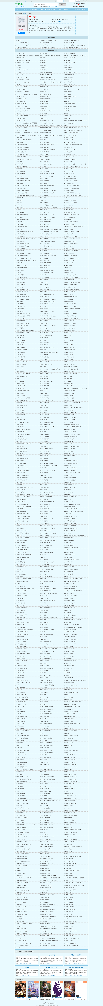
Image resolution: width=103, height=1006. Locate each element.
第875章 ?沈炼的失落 (44, 755)
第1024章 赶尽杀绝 (19, 875)
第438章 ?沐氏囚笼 (68, 405)
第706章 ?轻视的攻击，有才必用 (22, 622)
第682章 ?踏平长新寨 (20, 603)
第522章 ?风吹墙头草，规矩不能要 (72, 472)
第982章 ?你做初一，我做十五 (22, 841)
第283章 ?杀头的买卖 (20, 282)
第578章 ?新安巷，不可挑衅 (46, 518)
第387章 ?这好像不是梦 (69, 364)
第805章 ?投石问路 (68, 697)
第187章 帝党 (18, 205)
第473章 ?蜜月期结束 (44, 434)
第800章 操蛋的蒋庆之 (20, 694)
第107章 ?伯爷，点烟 (44, 139)
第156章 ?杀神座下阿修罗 (70, 178)
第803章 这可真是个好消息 (21, 697)
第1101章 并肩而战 (68, 935)
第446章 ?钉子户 (43, 412)
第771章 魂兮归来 (44, 670)
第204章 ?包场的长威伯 (69, 217)
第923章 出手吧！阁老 (45, 793)
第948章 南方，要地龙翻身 (70, 812)
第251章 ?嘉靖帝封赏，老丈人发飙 (48, 255)
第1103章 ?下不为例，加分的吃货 (72, 47)
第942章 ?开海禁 (68, 808)
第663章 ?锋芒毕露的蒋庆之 (70, 586)
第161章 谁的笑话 (44, 183)
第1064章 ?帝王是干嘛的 (45, 906)
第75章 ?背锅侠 (43, 113)
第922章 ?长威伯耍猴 (20, 793)
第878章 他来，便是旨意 (45, 757)
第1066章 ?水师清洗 (20, 909)
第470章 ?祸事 (43, 431)
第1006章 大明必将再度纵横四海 (23, 861)
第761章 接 (18, 663)
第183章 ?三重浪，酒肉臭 (70, 200)
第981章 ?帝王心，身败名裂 (70, 839)
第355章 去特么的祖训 (20, 340)
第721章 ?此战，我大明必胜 (21, 634)
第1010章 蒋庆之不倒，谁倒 (46, 863)
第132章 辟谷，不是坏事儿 (70, 159)
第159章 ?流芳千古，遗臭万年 (71, 180)
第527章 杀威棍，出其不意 (46, 477)
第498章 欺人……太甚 (69, 453)
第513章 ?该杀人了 (68, 465)
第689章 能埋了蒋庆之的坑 (46, 607)
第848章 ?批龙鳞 (19, 733)
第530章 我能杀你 (44, 480)
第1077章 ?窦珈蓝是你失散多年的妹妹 (73, 916)
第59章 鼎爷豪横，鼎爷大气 (21, 101)
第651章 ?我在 (67, 576)
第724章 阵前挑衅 (19, 636)
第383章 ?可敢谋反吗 (44, 361)
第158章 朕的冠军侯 (44, 180)
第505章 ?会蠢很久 (19, 460)
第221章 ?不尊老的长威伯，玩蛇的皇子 (49, 231)
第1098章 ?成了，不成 (69, 933)
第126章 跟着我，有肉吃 (69, 154)
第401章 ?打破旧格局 (44, 376)
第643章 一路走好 (19, 571)
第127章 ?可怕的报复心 (20, 156)
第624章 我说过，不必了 (69, 554)
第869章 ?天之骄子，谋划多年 (47, 750)
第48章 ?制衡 (43, 91)
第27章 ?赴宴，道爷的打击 (46, 74)
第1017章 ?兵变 (67, 868)
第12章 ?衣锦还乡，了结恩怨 (22, 62)
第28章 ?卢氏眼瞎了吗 (69, 74)
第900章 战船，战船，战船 (70, 774)
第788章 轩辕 (18, 685)
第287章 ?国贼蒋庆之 (44, 284)
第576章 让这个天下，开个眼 (71, 516)
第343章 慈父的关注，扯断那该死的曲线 (24, 330)
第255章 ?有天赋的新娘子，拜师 (71, 258)
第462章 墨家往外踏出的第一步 (71, 424)
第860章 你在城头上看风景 (46, 742)
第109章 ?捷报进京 (19, 142)
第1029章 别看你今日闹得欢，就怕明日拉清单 (74, 878)
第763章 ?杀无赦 (68, 663)
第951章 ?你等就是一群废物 (70, 815)
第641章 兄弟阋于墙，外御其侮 (47, 569)
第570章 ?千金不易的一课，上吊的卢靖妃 (73, 511)
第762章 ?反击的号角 (44, 663)
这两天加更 (18, 72)
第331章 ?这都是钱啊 (20, 320)
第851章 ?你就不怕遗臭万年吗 (22, 735)
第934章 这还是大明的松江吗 (22, 803)
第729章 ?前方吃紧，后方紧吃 (71, 639)
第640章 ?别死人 (19, 569)
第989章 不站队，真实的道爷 (46, 846)
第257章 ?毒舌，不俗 (44, 260)
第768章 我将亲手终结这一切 (46, 668)
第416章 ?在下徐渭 (44, 388)
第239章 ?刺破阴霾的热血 (46, 246)
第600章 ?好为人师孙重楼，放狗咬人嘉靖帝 (74, 535)
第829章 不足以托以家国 (69, 716)
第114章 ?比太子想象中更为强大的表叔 (73, 144)
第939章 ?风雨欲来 (68, 805)
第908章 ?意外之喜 (44, 781)
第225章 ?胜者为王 (68, 234)
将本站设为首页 (20, 1)
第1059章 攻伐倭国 (68, 902)
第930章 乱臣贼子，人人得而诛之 (72, 798)
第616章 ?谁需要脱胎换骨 (21, 550)
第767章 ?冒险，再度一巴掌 (21, 668)
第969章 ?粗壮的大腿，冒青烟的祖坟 (72, 829)
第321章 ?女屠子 (68, 311)
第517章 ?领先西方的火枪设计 (22, 470)
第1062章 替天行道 (68, 904)
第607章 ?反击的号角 (20, 542)
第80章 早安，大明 (44, 118)
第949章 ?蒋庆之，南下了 (21, 815)
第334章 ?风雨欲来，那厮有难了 (22, 323)
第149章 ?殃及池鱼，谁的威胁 (47, 173)
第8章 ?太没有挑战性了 (69, 57)
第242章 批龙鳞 (43, 248)
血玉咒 (41, 997)
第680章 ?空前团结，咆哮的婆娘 (47, 600)
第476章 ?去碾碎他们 (44, 436)
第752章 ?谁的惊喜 (19, 656)
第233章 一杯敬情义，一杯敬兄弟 (47, 241)
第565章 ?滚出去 (19, 509)
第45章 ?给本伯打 (44, 89)
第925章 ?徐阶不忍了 (20, 796)
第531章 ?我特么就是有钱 (70, 480)
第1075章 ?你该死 (19, 916)
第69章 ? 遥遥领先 (44, 108)
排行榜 (25, 9)
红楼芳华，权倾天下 (76, 955)
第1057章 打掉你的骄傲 (20, 902)
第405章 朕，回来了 (68, 378)
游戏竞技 (66, 9)
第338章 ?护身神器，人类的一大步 (48, 325)
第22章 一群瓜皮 (43, 70)
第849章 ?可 (42, 733)
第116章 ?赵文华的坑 (44, 147)
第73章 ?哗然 (67, 111)
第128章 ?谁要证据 (44, 156)
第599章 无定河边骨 (44, 535)
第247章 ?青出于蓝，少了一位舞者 (23, 253)
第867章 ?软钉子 (68, 747)
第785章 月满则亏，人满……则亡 (23, 682)
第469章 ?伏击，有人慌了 (21, 431)
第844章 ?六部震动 (68, 728)
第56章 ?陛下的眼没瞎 (20, 98)
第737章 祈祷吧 (43, 646)
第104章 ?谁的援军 (44, 137)
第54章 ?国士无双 (44, 96)
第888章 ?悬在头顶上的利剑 (70, 764)
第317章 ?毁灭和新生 (44, 308)
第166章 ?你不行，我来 (20, 188)
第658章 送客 (18, 583)
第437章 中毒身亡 (44, 405)
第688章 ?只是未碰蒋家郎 (21, 607)
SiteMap (58, 1003)
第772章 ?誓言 (67, 670)
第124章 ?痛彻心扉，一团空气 (22, 154)
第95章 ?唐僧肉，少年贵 (45, 130)
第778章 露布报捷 (68, 675)
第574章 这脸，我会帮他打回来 (22, 516)
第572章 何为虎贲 (44, 513)
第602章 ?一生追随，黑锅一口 (47, 537)
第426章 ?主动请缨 (68, 395)
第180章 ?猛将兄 (68, 197)
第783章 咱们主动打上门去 (46, 680)
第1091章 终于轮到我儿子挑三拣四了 (48, 928)
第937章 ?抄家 (18, 805)
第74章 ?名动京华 (19, 113)
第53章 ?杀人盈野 (19, 96)
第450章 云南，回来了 (69, 414)
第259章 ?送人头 (19, 263)
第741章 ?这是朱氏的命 (69, 648)
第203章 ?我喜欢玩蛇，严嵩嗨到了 (48, 217)
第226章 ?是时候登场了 (20, 236)
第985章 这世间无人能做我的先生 (23, 844)
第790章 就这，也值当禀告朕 (71, 685)
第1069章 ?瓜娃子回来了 (21, 911)
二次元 (72, 9)
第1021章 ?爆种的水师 (20, 873)
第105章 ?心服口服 (68, 137)
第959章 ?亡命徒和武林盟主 (46, 822)
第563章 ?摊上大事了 (44, 506)
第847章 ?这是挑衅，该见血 (70, 730)
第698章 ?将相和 (43, 615)
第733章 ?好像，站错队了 (21, 644)
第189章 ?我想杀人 (68, 205)
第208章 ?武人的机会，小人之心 (22, 222)
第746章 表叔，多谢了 (45, 653)
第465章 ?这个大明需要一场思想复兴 (72, 427)
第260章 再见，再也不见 (45, 263)
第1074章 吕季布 (68, 914)
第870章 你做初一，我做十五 (71, 750)
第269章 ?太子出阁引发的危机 (47, 270)
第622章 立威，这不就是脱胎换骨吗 (23, 554)
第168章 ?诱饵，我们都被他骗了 (71, 188)
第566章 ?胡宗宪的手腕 (45, 509)
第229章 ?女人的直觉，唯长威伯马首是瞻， (25, 238)
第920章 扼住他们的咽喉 (45, 791)
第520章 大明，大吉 (20, 472)
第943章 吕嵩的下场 (20, 810)
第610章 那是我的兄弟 (20, 545)
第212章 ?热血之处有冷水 (46, 224)
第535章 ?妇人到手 (19, 484)
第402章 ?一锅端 (68, 376)
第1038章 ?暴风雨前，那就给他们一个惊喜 (74, 885)
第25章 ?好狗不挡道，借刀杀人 (71, 72)
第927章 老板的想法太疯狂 (70, 796)
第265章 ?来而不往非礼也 (21, 267)
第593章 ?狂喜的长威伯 (45, 530)
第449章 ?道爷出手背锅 (45, 414)
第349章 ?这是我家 (19, 335)
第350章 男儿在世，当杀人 (46, 335)
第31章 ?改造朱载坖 (68, 77)
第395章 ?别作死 (43, 371)
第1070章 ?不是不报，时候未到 (47, 911)
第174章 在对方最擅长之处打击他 (72, 193)
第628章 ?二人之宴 (19, 559)
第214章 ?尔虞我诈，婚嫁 (21, 226)
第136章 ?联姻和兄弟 (20, 164)
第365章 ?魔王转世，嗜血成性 (47, 347)
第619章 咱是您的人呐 (20, 552)
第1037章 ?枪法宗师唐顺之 (46, 885)
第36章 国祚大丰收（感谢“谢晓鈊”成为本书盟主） (51, 82)
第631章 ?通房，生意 (20, 562)
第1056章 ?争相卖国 (68, 899)
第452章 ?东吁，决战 (44, 417)
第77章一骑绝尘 (43, 115)
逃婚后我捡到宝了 (20, 997)
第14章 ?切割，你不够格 (69, 62)
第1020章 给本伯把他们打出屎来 (71, 870)
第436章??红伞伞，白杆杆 (21, 405)
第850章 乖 (66, 733)
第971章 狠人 (43, 832)
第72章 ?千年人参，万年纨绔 (46, 111)
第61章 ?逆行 (67, 101)
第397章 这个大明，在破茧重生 (22, 373)
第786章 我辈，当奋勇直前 (46, 682)
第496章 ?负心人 (19, 453)
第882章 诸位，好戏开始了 (70, 759)
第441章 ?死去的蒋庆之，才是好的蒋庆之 (73, 407)
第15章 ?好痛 (18, 65)
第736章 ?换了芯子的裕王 (21, 646)
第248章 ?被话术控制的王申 (46, 253)
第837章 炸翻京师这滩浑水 (46, 723)
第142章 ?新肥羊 (19, 168)
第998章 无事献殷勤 (44, 853)
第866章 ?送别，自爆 (44, 747)
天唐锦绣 (27, 967)
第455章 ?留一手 (43, 419)
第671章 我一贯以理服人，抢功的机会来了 (50, 593)
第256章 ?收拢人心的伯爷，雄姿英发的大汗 (25, 260)
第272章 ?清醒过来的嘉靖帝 (46, 272)
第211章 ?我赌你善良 (20, 224)
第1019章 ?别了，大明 (45, 870)
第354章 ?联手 (67, 337)
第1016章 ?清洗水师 (44, 868)
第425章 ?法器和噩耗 (44, 395)
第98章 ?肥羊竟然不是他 (45, 132)
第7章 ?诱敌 (42, 57)
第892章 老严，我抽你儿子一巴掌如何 (24, 769)
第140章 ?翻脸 (43, 166)
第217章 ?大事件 (19, 229)
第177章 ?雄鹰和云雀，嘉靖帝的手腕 (72, 195)
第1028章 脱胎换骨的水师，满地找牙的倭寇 (50, 878)
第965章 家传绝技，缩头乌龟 (46, 827)
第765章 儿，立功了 (44, 665)
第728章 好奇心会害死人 (45, 639)
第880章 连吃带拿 (19, 759)
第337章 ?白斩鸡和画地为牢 (21, 325)
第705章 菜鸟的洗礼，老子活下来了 (72, 619)
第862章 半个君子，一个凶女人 (22, 745)
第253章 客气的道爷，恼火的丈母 (23, 258)
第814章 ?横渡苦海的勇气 (70, 704)
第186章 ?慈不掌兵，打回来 (70, 202)
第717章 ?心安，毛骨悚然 (70, 629)
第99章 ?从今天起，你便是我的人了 (72, 132)
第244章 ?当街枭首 (19, 250)
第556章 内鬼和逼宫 (20, 501)
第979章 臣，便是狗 (20, 839)
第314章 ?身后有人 (44, 306)
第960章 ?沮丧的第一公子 (70, 822)
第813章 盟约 (43, 704)
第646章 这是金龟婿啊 (20, 574)
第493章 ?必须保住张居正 (21, 451)
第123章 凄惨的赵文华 (69, 152)
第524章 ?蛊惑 (43, 475)
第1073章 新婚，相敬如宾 (46, 914)
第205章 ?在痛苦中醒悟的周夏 (22, 219)
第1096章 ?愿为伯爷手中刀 (21, 933)
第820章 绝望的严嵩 (68, 709)
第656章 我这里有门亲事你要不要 (47, 581)
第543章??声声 (67, 489)
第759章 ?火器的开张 (44, 660)
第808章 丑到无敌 (68, 699)
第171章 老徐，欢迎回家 (69, 190)
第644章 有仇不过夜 (44, 571)
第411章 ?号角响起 (68, 383)
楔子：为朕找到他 (19, 53)
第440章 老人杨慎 (44, 407)
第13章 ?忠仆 (43, 62)
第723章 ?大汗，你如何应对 (70, 634)
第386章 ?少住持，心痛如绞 (46, 364)
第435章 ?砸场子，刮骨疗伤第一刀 (72, 402)
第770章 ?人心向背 (19, 670)
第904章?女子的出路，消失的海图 (23, 779)
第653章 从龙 (43, 578)
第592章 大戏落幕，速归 (21, 530)
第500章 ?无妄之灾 (44, 455)
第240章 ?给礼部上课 (69, 246)
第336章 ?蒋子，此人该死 (70, 323)
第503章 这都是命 (44, 458)
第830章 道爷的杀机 (20, 718)
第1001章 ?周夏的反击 (45, 856)
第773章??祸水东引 (19, 673)
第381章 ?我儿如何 (68, 359)
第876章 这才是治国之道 (69, 755)
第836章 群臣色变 (19, 723)
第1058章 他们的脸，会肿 (46, 902)
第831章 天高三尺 (44, 718)
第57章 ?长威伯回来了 (45, 98)
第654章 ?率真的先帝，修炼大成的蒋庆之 (73, 578)
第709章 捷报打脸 (19, 624)
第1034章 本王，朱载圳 (45, 882)
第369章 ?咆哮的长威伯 (69, 349)
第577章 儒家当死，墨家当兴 (22, 518)
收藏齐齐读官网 (29, 1)
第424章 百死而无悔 (20, 395)
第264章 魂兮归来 (68, 265)
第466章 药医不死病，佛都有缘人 (23, 429)
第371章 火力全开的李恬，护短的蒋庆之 (49, 352)
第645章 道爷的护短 (68, 571)
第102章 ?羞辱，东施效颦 (70, 135)
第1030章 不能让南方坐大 (21, 880)
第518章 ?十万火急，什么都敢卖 (47, 470)
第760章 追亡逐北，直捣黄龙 (71, 660)
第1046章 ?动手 (43, 892)
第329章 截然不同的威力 (45, 318)
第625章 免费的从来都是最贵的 (22, 557)
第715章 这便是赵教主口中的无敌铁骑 (24, 629)
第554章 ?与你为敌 (44, 499)
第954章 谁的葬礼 (68, 817)
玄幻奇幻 (53, 9)
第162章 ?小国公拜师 (69, 183)
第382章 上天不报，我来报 (21, 361)
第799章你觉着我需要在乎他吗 (71, 692)
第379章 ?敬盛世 (19, 359)
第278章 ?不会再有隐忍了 (46, 277)
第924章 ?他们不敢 (68, 793)
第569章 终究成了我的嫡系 (46, 511)
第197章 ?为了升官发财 (45, 212)
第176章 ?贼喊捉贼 (44, 195)
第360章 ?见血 (67, 342)
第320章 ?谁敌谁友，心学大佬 (47, 311)
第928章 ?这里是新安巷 (20, 798)
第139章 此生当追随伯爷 (21, 166)
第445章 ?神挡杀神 (19, 412)
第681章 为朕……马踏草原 (70, 600)
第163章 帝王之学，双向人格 (22, 185)
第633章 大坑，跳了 (68, 562)
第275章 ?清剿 (43, 275)
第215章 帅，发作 (44, 226)
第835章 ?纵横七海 (68, 721)
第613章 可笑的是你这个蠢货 (22, 547)
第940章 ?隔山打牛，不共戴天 (22, 808)
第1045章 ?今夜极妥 (20, 892)
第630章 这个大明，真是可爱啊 (71, 559)
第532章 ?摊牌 (18, 482)
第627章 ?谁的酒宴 (68, 557)
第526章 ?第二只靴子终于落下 (22, 477)
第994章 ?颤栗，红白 (20, 851)
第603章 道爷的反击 (68, 537)
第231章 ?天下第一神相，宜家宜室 (72, 238)
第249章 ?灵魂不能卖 (69, 253)
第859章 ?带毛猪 (19, 742)
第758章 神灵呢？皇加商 (21, 660)
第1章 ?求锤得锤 (43, 53)
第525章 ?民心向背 (68, 475)
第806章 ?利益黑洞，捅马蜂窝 (22, 699)
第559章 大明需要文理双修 (21, 504)
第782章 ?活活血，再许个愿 (21, 680)
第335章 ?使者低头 (44, 323)
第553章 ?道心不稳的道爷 (21, 499)
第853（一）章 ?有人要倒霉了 (71, 735)
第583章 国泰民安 (19, 523)
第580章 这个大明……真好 (21, 521)
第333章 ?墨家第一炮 (69, 320)
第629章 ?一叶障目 (44, 559)
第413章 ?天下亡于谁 (44, 386)
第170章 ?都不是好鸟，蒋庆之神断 (48, 190)
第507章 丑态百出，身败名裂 (71, 460)
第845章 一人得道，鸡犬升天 (22, 730)
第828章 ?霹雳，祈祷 (44, 716)
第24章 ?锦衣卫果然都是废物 (46, 72)
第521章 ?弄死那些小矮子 (46, 472)
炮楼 (65, 997)
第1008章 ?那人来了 (68, 861)
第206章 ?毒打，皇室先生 (46, 219)
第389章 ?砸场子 (43, 366)
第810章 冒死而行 (44, 701)
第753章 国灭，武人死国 (45, 656)
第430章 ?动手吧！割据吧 (21, 400)
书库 (20, 9)
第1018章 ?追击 (19, 870)
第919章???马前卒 (19, 791)
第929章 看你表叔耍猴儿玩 (46, 798)
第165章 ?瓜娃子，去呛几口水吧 (71, 185)
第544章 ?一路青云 (19, 492)
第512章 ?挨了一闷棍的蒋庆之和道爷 (48, 465)
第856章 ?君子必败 (19, 740)
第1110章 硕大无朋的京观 (46, 42)
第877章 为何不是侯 (20, 757)
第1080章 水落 (67, 919)
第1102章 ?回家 (19, 938)
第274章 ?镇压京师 (19, 275)
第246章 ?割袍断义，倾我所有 (71, 250)
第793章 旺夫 (67, 687)
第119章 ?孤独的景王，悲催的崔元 (48, 149)
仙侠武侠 (77, 9)
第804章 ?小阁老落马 (44, 697)
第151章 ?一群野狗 (19, 176)
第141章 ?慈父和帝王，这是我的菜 (72, 166)
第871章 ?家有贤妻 (19, 752)
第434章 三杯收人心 (44, 402)
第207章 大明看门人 (68, 219)
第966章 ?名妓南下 (68, 827)
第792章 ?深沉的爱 (44, 687)
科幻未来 (84, 9)
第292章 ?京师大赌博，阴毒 (21, 289)
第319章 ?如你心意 (19, 311)
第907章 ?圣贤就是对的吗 (21, 781)
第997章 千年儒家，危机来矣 (22, 853)
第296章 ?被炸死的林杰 (45, 291)
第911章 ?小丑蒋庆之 (44, 783)
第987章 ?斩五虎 (68, 844)
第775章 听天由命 (68, 673)
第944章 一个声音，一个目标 (46, 810)
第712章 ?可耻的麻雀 (20, 627)
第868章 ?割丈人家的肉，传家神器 (23, 750)
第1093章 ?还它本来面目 (21, 931)
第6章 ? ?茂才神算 (19, 57)
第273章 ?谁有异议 (68, 272)
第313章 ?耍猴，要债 (20, 306)
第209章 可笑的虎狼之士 (45, 222)
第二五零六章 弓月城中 (25, 975)
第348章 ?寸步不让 (68, 332)
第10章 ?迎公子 (43, 60)
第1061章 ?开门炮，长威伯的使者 (47, 904)
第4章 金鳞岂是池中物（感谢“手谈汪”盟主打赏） (51, 55)
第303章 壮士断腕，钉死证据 (71, 296)
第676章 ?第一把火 (19, 598)
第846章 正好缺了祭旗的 (45, 730)
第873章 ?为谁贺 (68, 752)
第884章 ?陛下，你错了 (45, 762)
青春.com (79, 997)
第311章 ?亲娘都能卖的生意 (46, 304)
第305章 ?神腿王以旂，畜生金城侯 (48, 299)
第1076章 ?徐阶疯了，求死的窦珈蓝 (48, 916)
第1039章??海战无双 (20, 887)
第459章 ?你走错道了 (69, 422)
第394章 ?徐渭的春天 (20, 371)
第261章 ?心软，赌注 (69, 263)
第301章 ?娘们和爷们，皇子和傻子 (23, 296)
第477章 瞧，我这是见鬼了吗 (71, 436)
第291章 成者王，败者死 (69, 287)
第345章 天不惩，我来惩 (69, 330)
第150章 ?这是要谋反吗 (69, 173)
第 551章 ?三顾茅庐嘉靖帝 (46, 496)
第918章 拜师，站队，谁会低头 (71, 788)
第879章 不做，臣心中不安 (70, 757)
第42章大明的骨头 (44, 86)
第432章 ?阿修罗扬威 (69, 400)
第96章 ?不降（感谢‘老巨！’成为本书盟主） (74, 130)
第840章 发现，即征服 (45, 726)
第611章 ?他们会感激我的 (46, 545)
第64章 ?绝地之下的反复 (69, 103)
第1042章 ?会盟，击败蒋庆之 (22, 890)
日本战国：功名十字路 (51, 967)
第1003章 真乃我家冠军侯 (21, 858)
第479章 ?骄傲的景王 (44, 439)
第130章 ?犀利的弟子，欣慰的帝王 (23, 159)
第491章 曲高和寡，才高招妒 (46, 448)
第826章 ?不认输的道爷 (69, 714)
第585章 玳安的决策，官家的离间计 (76, 963)
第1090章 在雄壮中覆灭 (20, 928)
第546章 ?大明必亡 (68, 492)
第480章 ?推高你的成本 (69, 439)
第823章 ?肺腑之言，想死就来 (71, 711)
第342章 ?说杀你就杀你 (69, 328)
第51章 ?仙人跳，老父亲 (45, 94)
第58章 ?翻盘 (67, 98)
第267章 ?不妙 (67, 267)
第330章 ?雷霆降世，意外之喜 (71, 318)
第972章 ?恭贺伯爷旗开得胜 (70, 832)
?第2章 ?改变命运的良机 (69, 53)
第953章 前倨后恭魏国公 (45, 817)
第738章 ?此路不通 (68, 646)
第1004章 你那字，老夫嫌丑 (46, 858)
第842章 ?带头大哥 (19, 728)
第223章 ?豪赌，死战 (20, 234)
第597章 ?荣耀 (67, 533)
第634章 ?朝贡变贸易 (20, 564)
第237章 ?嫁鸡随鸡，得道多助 (71, 243)
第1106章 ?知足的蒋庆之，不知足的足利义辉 (74, 45)
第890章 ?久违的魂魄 (44, 767)
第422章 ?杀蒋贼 (43, 393)
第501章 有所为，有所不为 (70, 455)
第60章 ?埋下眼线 (44, 101)
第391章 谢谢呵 (19, 369)
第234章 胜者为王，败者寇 (70, 241)
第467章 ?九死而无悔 (44, 429)
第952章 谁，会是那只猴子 (21, 817)
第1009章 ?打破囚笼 (20, 863)
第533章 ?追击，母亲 (44, 482)
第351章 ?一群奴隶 (68, 335)
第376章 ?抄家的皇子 (20, 357)
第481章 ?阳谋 (18, 441)
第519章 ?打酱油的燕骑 (69, 470)
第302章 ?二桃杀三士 (44, 296)
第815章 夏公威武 (19, 706)
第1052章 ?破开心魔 (44, 897)
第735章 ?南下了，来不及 (70, 644)
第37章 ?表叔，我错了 (69, 82)
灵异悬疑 (34, 9)
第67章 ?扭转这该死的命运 (70, 106)
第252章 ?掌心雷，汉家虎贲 (70, 255)
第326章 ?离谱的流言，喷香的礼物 (48, 316)
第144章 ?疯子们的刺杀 (69, 168)
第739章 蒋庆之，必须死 (21, 648)
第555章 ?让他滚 (68, 499)
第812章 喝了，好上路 (20, 704)
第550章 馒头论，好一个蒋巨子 (22, 496)
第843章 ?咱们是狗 (44, 728)
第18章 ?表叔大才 (19, 67)
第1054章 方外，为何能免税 (21, 899)
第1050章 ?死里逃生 (68, 894)
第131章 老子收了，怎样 (45, 159)
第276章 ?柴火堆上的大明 (70, 275)
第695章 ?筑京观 (43, 612)
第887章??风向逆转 (44, 764)
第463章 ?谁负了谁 (19, 427)
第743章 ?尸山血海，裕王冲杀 (47, 651)
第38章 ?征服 (18, 84)
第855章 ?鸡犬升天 (68, 738)
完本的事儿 (61, 21)
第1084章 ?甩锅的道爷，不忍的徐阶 (23, 923)
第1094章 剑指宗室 (44, 931)
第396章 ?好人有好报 (69, 371)
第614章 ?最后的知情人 (45, 547)
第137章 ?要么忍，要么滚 (46, 164)
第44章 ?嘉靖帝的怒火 (20, 89)
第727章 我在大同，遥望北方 (22, 639)
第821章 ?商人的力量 (20, 711)
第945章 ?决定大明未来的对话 (71, 810)
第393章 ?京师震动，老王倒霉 (71, 369)
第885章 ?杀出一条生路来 (70, 762)
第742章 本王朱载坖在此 (21, 651)
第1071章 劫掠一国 (68, 911)
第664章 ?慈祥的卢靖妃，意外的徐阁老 (24, 588)
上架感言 (66, 113)
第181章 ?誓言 (18, 200)
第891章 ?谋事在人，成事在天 (71, 767)
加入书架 (21, 33)
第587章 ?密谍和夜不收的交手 (47, 525)
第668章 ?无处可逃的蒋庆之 (46, 591)
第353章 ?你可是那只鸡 (45, 337)
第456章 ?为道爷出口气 (69, 419)
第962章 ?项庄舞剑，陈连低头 (47, 824)
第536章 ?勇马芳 (43, 484)
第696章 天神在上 (68, 612)
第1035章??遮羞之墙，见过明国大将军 (73, 882)
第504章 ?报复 (67, 458)
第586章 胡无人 (19, 525)
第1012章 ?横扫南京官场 (21, 865)
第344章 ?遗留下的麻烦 (45, 330)
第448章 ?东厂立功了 (20, 414)
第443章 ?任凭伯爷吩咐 (45, 410)
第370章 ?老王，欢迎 (20, 352)
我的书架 (55, 6)
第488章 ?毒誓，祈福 (44, 446)
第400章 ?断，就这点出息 (21, 376)
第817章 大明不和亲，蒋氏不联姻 (72, 706)
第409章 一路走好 (19, 383)
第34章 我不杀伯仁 (68, 79)
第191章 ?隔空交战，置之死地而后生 (48, 207)
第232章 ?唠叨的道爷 (20, 241)
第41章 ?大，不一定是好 (21, 86)
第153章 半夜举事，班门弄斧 (71, 176)
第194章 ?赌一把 (43, 209)
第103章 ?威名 (18, 137)
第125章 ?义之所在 (44, 154)
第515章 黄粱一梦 (44, 468)
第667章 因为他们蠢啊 (20, 591)
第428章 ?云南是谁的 (44, 398)
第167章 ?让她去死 (44, 188)
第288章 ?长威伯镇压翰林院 (70, 284)
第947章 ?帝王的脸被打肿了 (46, 812)
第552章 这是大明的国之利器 (71, 496)
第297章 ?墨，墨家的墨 (69, 291)
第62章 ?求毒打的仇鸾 (20, 103)
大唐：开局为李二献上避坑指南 (76, 967)
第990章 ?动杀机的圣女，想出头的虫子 (73, 846)
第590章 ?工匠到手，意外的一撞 (47, 528)
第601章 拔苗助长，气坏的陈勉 (22, 537)
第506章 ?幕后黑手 (44, 460)
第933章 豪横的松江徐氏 (69, 800)
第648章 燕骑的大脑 (68, 574)
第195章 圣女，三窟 (68, 209)
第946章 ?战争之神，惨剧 (21, 812)
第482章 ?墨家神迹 (44, 441)
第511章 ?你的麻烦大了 (20, 465)
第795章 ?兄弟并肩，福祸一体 (47, 689)
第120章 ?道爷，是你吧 (69, 149)
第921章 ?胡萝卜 (68, 791)
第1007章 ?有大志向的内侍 (46, 861)
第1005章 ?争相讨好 (68, 858)
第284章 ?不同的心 (44, 282)
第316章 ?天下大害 (19, 308)
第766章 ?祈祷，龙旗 (69, 665)
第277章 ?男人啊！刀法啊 (21, 277)
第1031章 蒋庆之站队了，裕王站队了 (48, 880)
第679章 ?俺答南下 (19, 600)
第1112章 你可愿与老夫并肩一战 (71, 40)
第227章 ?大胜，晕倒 (44, 236)
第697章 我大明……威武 (21, 615)
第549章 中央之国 (68, 494)
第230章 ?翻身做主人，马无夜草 (47, 238)
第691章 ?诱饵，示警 (20, 610)
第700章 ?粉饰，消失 (20, 617)
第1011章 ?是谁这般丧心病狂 (70, 863)
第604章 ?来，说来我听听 (21, 540)
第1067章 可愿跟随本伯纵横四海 (47, 909)
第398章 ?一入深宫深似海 (46, 373)
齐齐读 (23, 4)
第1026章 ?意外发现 (68, 875)
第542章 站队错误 (44, 489)
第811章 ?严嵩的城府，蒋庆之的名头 (72, 701)
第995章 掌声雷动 (44, 851)
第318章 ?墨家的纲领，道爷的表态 (72, 308)
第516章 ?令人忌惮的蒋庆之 (70, 468)
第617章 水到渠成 (44, 550)
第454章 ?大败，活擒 (20, 419)
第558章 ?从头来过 (68, 501)
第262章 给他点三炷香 (20, 265)
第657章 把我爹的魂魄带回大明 (71, 581)
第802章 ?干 (67, 694)
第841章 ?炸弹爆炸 (68, 726)
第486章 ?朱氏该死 (68, 443)
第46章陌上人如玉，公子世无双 (71, 89)
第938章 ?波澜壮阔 (44, 805)
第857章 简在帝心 (44, 740)
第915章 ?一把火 (68, 786)
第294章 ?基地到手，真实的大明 (71, 289)
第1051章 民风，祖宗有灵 (21, 897)
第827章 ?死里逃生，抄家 (21, 716)
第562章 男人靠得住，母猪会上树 (23, 506)
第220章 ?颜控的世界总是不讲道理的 (24, 231)
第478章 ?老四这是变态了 (21, 439)
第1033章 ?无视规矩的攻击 (21, 882)
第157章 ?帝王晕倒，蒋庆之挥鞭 (22, 180)
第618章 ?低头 (67, 550)
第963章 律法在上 (68, 824)
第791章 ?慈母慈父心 (20, 687)
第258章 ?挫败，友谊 (69, 260)
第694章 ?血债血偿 (19, 612)
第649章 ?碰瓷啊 (19, 576)
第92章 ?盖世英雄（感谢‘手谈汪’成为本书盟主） (51, 127)
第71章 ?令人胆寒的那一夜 (21, 111)
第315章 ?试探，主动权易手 (70, 306)
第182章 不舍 (43, 200)
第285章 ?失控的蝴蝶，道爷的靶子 (72, 282)
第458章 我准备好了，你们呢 (46, 422)
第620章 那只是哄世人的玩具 (46, 552)
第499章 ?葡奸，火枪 (20, 455)
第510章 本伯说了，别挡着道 (71, 463)
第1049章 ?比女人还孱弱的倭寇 (47, 894)
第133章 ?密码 (18, 161)
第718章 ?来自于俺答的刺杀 (21, 632)
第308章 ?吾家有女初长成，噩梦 (47, 301)
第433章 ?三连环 (19, 402)
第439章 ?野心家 (19, 407)
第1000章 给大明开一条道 (21, 856)
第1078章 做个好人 (19, 919)
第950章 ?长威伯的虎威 (45, 815)
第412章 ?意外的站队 (20, 386)
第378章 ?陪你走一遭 (69, 357)
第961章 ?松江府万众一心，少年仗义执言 (25, 824)
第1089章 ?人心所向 (68, 926)
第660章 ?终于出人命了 (69, 583)
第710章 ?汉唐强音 (44, 624)
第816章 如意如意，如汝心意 (46, 706)
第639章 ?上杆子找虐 (69, 566)
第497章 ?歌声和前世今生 (46, 453)
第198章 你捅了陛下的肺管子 (71, 212)
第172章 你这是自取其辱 (21, 193)
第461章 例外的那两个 (45, 424)
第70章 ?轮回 (67, 108)
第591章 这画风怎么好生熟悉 (71, 528)
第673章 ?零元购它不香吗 (21, 595)
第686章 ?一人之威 (44, 605)
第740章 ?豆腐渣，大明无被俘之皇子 (48, 648)
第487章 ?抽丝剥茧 (19, 446)
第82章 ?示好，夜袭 (20, 120)
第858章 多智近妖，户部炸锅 (71, 740)
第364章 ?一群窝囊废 (20, 347)
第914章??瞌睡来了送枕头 (46, 786)
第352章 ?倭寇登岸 (19, 337)
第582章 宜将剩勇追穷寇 (69, 521)
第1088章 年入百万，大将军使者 (47, 926)
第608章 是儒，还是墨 (45, 542)
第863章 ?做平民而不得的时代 (47, 745)
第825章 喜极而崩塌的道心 (46, 714)
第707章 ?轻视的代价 (44, 622)
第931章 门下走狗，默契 (21, 800)
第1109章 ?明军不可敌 (69, 42)
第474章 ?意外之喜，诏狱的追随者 (72, 434)
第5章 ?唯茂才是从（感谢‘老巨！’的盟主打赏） (75, 55)
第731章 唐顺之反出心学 (45, 641)
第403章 (17, 378)
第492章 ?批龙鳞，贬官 (69, 448)
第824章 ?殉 (18, 714)
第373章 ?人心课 (19, 354)
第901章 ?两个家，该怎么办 (21, 776)
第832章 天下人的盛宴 (69, 718)
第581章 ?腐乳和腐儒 (44, 521)
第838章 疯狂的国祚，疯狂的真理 (72, 723)
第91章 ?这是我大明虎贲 (21, 127)
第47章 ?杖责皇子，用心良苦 (22, 91)
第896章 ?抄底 (43, 771)
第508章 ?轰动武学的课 (20, 463)
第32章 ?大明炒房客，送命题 (22, 79)
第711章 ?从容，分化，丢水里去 (71, 624)
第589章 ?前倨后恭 (19, 528)
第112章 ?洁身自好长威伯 (21, 144)
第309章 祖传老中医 (68, 301)
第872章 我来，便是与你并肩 (46, 752)
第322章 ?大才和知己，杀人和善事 (23, 313)
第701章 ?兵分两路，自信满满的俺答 (48, 617)
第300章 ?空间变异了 (69, 294)
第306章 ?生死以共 (68, 299)
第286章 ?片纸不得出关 (20, 284)
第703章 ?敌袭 (18, 619)
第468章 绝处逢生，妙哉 (69, 429)
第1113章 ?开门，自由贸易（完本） (48, 40)
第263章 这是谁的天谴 (45, 265)
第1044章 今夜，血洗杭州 (70, 890)
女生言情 (60, 9)
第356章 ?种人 (43, 340)
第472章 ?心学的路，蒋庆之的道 (22, 434)
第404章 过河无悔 (44, 378)
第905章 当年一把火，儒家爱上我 (47, 779)
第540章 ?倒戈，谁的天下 (70, 487)
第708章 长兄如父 (68, 622)
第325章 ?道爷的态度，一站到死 (22, 316)
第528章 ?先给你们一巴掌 (70, 477)
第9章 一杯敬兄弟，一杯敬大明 (22, 60)
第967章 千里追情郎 (20, 829)
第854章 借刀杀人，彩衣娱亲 (46, 738)
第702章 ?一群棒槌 (68, 617)
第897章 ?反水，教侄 (69, 771)
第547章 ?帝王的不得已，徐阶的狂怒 (24, 494)
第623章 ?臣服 (43, 554)
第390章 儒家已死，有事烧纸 (71, 366)
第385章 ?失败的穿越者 (20, 364)
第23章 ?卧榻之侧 (68, 70)
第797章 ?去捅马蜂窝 (20, 692)
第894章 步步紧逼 (68, 769)
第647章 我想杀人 (44, 574)
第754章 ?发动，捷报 (69, 656)
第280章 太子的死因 (20, 279)
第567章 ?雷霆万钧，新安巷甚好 (71, 509)
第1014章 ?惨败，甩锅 (69, 865)
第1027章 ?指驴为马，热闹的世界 (23, 878)
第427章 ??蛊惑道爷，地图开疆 (22, 398)
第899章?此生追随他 (44, 774)
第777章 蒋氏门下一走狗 (45, 675)
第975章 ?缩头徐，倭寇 (69, 834)
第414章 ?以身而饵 (68, 386)
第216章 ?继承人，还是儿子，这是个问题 (73, 226)
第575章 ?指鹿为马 (44, 516)
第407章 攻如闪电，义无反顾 (46, 381)
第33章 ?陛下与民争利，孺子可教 (47, 79)
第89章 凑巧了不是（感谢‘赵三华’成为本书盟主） (51, 125)
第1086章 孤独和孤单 (69, 923)
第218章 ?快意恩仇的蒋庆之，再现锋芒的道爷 (50, 229)
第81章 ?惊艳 (67, 118)
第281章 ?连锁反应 (44, 279)
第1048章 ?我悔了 (19, 894)
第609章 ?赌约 (67, 542)
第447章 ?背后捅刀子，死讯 (70, 412)
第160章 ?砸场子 (19, 183)
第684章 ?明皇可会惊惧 (69, 603)
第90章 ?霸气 (67, 125)
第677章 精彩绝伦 (44, 598)
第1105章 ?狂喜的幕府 (20, 47)
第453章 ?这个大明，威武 (70, 417)
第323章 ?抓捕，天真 (44, 313)
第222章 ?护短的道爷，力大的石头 (72, 231)
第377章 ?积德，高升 (44, 357)
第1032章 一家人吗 (68, 880)
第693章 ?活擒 (67, 610)
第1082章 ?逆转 (43, 921)
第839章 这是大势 (19, 726)
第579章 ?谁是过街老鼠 (69, 518)
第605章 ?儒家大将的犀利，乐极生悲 (48, 540)
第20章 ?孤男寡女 (68, 67)
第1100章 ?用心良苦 (44, 935)
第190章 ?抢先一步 (19, 207)
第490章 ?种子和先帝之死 (21, 448)
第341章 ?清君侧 (43, 328)
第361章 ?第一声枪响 (20, 345)
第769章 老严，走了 (68, 668)
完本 (29, 9)
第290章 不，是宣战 (44, 287)
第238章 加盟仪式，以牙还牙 (22, 246)
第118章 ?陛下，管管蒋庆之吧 (22, 149)
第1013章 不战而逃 (44, 865)
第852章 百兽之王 (44, 735)
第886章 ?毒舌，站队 (20, 764)
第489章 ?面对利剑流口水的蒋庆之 (72, 446)
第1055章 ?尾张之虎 (44, 899)
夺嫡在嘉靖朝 (51, 955)
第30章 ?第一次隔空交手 (45, 77)
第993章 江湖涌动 (68, 849)
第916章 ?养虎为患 (19, 788)
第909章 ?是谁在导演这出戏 (70, 781)
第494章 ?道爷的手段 (44, 451)
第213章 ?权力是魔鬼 (69, 224)
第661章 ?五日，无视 (20, 586)
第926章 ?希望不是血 (44, 796)
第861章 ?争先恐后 (68, 742)
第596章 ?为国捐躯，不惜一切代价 (48, 533)
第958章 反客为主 (19, 822)
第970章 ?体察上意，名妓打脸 (22, 832)
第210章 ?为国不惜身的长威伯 (71, 222)
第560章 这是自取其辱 (45, 504)
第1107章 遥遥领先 (44, 45)
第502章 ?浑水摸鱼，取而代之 (22, 458)
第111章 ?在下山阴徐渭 (69, 142)
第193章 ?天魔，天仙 (20, 209)
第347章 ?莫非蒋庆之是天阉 (46, 332)
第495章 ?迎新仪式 (68, 451)
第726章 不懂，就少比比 (69, 636)
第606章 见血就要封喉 (69, 540)
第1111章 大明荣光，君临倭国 (22, 42)
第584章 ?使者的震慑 (44, 523)
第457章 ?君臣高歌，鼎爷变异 (22, 422)
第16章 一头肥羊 (43, 65)
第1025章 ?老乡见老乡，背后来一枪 (48, 875)
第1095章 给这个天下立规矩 (70, 931)
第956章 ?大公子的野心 (45, 820)
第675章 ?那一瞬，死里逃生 (70, 595)
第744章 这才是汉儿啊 (69, 651)
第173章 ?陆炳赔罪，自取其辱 (47, 193)
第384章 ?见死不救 (68, 361)
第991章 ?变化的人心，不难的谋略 (23, 849)
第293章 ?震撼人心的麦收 (46, 289)
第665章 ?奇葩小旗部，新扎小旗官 (48, 588)
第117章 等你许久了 (68, 147)
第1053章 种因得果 (68, 897)
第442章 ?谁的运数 (19, 410)
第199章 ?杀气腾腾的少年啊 (21, 214)
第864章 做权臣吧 (68, 745)
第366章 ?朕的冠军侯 (69, 347)
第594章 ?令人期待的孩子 (70, 530)
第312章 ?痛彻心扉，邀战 (70, 304)
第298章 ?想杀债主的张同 (21, 294)
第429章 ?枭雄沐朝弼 (69, 398)
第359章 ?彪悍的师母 (44, 342)
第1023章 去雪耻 (68, 873)
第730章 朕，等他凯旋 (20, 641)
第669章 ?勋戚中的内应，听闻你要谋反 (73, 591)
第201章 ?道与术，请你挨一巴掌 (71, 214)
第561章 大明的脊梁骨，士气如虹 (72, 504)
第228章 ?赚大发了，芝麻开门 (71, 236)
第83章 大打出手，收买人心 (46, 120)
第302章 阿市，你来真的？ (50, 975)
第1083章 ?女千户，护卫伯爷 (70, 921)
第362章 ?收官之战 (44, 345)
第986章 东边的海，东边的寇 (46, 844)
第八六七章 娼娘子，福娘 (25, 963)
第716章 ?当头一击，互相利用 (47, 629)
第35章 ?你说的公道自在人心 (22, 82)
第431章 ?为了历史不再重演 (46, 400)
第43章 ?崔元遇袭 (68, 86)
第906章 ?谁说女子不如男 (70, 779)
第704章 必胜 (43, 619)
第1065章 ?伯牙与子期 (69, 906)
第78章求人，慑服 (68, 115)
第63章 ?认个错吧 (44, 103)
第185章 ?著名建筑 (44, 202)
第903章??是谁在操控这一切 (70, 776)
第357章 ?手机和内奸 (69, 340)
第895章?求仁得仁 (19, 771)
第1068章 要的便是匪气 (69, 909)
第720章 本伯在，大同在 (69, 632)
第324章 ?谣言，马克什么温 (70, 313)
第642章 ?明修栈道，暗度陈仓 (71, 569)
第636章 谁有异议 (68, 564)
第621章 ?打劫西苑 (68, 552)
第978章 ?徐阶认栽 (68, 837)
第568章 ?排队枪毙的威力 (21, 511)
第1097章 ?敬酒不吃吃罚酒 (46, 933)
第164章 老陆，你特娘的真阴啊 (47, 185)
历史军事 (47, 9)
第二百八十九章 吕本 (49, 963)
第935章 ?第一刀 (43, 803)
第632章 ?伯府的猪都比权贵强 (47, 562)
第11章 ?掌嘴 (67, 60)
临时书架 (50, 6)
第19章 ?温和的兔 (44, 67)
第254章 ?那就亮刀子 (44, 258)
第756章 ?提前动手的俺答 (46, 658)
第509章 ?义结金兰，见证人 (46, 463)
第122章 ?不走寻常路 (44, 152)
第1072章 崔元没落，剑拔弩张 (22, 914)
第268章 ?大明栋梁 (19, 270)
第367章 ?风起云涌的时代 (21, 349)
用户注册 (85, 1)
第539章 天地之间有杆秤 (45, 487)
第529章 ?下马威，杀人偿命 (21, 480)
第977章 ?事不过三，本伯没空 (47, 837)
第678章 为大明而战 (68, 598)
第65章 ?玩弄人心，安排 (21, 106)
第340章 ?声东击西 (19, 328)
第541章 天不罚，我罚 (20, 489)
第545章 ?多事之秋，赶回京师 (47, 492)
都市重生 (41, 9)
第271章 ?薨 (18, 272)
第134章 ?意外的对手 (44, 161)
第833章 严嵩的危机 (20, 721)
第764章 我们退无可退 (20, 665)
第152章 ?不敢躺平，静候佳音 (47, 176)
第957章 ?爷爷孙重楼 (69, 820)
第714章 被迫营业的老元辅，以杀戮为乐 (73, 627)
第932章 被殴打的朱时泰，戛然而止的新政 (50, 800)
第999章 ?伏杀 (67, 853)
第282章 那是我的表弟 (69, 279)
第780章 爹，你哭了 (44, 677)
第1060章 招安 (18, 904)
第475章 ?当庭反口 (19, 436)
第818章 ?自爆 (18, 709)
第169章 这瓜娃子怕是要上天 (22, 190)
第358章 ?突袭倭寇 (19, 342)
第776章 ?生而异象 (19, 675)
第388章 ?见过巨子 (19, 366)
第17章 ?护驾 (67, 65)
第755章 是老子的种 (20, 658)
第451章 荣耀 (18, 417)
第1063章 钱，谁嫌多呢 (20, 906)
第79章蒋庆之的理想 (20, 118)
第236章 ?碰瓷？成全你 (45, 243)
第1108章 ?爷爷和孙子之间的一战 (23, 45)
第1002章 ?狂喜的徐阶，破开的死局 (72, 856)
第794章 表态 (18, 689)
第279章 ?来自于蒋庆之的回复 (71, 277)
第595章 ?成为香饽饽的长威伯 (22, 533)
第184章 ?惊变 (18, 202)
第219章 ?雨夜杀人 (68, 229)
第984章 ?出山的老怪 (69, 841)
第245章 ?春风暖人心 (44, 250)
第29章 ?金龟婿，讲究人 (21, 77)
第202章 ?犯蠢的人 (19, 217)
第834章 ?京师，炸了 (44, 721)
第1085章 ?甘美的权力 (45, 923)
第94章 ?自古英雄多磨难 (21, 130)
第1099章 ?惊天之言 (20, 935)
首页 (16, 9)
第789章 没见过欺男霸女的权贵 (47, 685)
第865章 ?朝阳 (18, 747)
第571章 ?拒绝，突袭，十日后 (22, 513)
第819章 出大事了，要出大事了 (47, 709)
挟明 (27, 955)
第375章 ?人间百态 (68, 354)
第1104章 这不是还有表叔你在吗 (47, 47)
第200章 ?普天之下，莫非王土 (47, 214)
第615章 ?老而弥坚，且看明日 (71, 547)
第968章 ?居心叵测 (44, 829)
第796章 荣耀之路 (68, 689)
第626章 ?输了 (43, 557)
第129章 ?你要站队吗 (69, 156)
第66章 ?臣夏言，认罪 (45, 106)
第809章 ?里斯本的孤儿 (20, 701)
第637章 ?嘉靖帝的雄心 (20, 566)
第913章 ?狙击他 (19, 786)
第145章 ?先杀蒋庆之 (20, 171)
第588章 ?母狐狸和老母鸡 (70, 525)
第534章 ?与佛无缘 (68, 482)
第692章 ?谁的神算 (44, 610)
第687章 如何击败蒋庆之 (69, 605)
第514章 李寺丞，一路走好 (21, 468)
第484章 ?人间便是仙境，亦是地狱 (23, 443)
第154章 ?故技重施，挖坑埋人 (22, 178)
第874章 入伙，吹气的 (20, 755)
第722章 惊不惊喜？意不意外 (46, 634)
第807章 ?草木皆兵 (44, 699)
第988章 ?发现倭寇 (19, 846)
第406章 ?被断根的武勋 (20, 381)
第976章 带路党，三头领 (21, 837)
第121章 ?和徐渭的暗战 (20, 152)
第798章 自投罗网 (44, 692)
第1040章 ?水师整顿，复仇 (46, 887)
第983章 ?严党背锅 (44, 841)
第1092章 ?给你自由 (68, 928)
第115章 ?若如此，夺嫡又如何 (22, 147)
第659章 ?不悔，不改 (44, 583)
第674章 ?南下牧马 (44, 595)
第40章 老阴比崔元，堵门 (70, 84)
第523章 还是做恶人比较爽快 (22, 475)
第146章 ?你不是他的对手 (46, 171)
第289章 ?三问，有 (19, 287)
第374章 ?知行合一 (44, 354)
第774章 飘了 (43, 673)
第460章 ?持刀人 (19, 424)
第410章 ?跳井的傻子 (44, 383)
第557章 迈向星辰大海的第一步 (47, 501)
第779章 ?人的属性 (19, 677)
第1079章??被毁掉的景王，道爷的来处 (49, 919)
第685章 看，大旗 (19, 605)
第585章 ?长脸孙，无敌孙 (70, 523)
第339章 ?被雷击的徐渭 (69, 325)
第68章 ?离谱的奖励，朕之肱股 (22, 108)
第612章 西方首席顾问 (69, 545)
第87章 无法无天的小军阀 (70, 123)
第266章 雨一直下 (44, 267)
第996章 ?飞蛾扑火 (68, 851)
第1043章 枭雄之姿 (44, 890)
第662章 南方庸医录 (44, 586)
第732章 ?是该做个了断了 (70, 641)
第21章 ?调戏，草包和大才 (21, 70)
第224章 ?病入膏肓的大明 (46, 234)
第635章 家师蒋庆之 (44, 564)
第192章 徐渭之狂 (68, 207)
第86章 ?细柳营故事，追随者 (46, 123)
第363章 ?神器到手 (68, 345)
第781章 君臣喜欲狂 (68, 677)
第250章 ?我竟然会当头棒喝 (21, 255)
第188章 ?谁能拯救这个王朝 (46, 205)
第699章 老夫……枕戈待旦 (70, 615)
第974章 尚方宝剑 (44, 834)
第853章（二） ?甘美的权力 (21, 738)
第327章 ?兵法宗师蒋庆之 (70, 316)
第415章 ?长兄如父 (19, 388)
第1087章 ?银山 (19, 926)
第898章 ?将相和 (19, 774)
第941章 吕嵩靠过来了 (45, 808)
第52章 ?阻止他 (67, 94)
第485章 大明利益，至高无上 (46, 443)
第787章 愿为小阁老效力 (69, 682)
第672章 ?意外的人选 (69, 593)
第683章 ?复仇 (43, 603)
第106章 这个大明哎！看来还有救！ (23, 139)
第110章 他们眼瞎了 (44, 142)
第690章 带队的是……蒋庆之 (71, 607)
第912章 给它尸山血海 (69, 783)
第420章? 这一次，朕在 (69, 390)
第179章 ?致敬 (43, 197)
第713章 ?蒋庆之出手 (44, 627)
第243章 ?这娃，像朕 (69, 248)
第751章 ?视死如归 (68, 653)
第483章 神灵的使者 (68, 441)
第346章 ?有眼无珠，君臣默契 (22, 332)
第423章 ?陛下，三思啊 (69, 393)
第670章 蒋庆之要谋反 (20, 593)
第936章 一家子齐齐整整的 (70, 803)
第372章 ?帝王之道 (68, 352)
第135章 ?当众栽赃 (68, 161)
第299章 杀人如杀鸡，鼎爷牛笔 (47, 294)
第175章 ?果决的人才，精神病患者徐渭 (24, 195)
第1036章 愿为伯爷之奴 (20, 885)
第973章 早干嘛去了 (20, 834)
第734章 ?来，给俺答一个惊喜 (47, 644)
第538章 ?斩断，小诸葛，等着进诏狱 (24, 487)
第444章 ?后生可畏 (68, 410)
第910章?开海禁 (19, 783)
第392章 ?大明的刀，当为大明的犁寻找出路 (50, 369)
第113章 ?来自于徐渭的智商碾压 (47, 144)
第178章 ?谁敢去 (19, 197)
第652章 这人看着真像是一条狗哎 (23, 578)
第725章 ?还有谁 (43, 636)
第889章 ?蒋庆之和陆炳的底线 (22, 767)
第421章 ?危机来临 (19, 393)
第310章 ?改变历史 (19, 304)
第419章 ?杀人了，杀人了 (46, 390)
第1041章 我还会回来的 (69, 887)
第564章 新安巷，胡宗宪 (69, 506)
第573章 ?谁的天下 (68, 513)
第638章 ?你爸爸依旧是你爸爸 (47, 566)
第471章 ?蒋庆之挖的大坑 (70, 431)
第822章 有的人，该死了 (45, 711)
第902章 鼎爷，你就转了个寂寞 (47, 776)
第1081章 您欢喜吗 (19, 921)
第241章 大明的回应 (20, 248)
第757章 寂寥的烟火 (68, 658)
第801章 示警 (43, 694)
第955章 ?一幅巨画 (19, 820)
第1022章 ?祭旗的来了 (45, 873)
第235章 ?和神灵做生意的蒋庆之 (22, 243)
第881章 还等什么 (44, 759)
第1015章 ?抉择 (19, 868)
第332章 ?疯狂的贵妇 (44, 320)
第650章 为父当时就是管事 (46, 576)
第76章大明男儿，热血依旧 (21, 115)
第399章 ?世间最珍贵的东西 (70, 373)
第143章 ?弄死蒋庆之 (44, 168)
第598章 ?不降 (18, 535)
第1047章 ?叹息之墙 (68, 892)
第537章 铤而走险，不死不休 (71, 484)
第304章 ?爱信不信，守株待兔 (22, 299)
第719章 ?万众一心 (44, 632)
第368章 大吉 (43, 349)
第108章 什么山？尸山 (69, 139)
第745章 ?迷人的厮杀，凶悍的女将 (23, 653)
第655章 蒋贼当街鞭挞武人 (21, 581)
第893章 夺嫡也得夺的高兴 (46, 769)
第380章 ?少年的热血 (44, 359)
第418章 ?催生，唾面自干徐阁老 (22, 390)
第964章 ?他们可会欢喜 (20, 827)
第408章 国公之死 (68, 381)
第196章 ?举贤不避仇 (20, 212)
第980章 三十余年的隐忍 (45, 839)
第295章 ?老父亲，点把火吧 (21, 291)
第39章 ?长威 (43, 84)
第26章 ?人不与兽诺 (20, 74)
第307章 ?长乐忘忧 (19, 301)
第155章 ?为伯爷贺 (44, 178)
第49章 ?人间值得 (68, 91)
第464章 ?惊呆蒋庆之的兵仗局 (47, 427)
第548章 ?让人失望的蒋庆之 (46, 494)
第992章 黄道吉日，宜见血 (46, 849)
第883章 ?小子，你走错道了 (21, 762)
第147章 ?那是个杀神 (69, 171)
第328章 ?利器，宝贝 (20, 318)
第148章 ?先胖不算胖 (20, 173)
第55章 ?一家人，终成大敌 (70, 96)
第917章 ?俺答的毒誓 (44, 788)
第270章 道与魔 (67, 270)
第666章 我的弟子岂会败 (69, 588)
